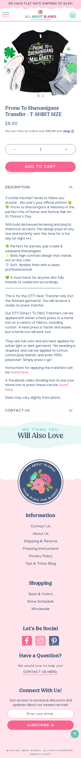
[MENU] (6, 14)
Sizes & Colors (40, 594)
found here (19, 372)
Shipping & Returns (40, 541)
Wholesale (40, 609)
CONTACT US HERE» (40, 671)
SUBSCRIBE (38, 725)
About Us (41, 533)
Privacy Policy (40, 556)
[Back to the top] (75, 734)
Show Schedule (40, 601)
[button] (6, 14)
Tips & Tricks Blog (40, 563)
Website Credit (40, 754)
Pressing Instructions (41, 548)
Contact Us (40, 526)
